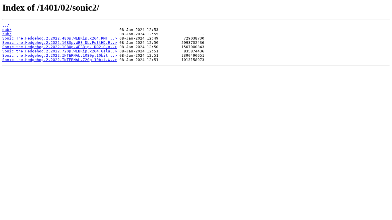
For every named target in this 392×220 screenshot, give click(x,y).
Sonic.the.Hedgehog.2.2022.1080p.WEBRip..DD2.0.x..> (59, 47)
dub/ (6, 30)
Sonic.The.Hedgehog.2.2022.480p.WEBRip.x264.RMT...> (59, 38)
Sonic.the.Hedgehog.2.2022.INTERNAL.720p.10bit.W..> (59, 60)
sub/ (6, 34)
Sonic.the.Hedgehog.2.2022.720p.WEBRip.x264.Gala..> (59, 51)
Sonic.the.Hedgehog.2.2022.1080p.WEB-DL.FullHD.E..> (59, 42)
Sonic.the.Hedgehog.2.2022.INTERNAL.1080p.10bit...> (59, 55)
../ (5, 25)
